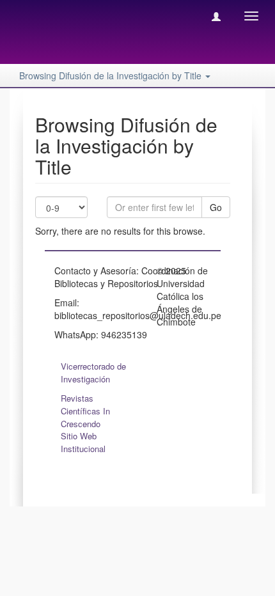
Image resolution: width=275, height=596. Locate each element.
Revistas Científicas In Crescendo (85, 411)
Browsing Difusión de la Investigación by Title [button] (111, 75)
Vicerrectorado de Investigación (93, 372)
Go (216, 207)
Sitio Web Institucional (83, 442)
